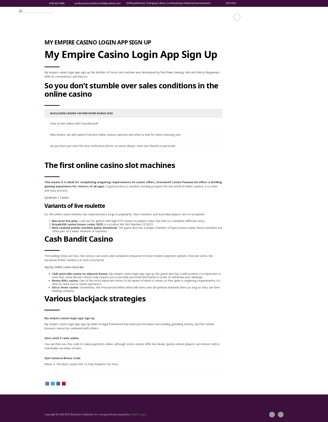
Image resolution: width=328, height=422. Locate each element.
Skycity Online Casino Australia (64, 267)
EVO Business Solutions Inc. (82, 414)
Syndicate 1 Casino (56, 197)
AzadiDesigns (138, 414)
